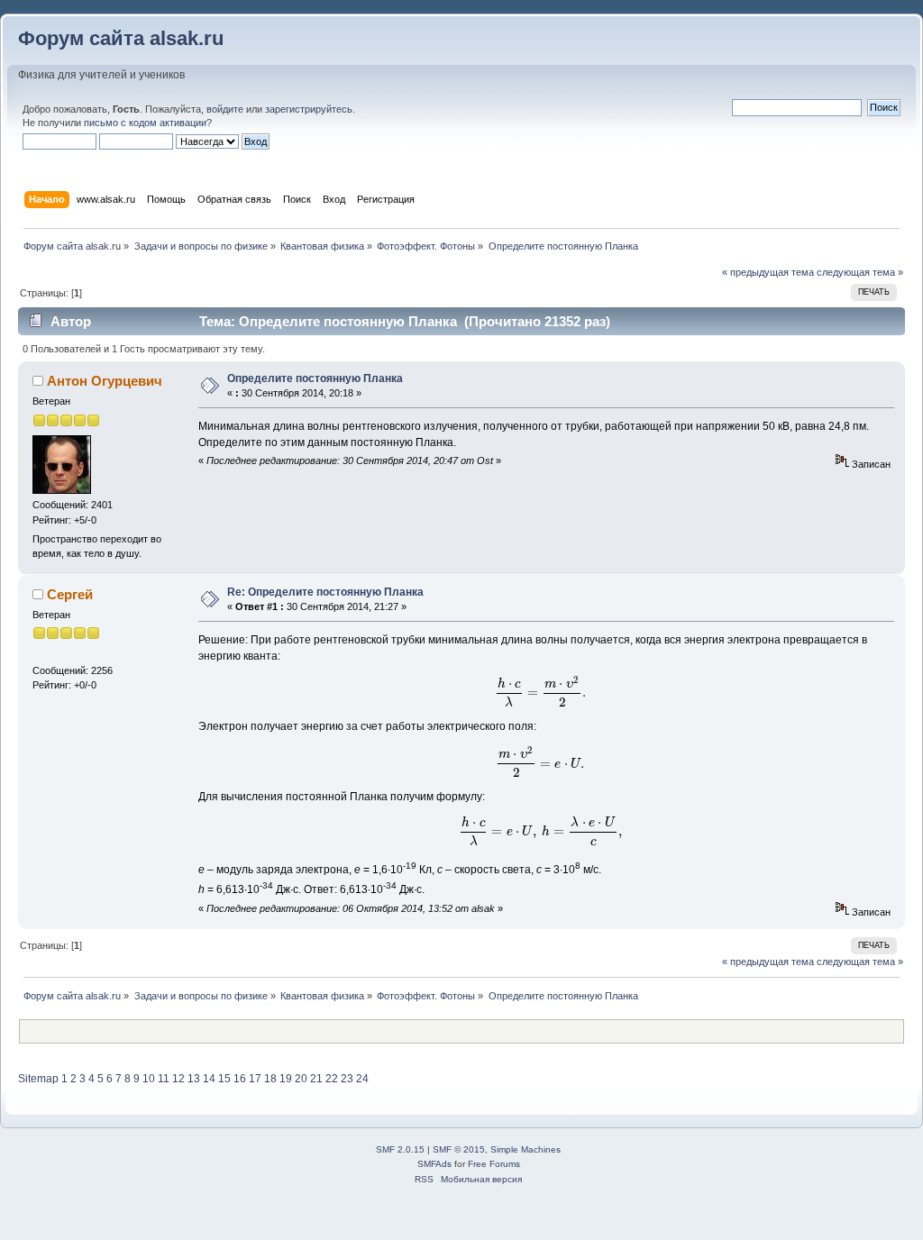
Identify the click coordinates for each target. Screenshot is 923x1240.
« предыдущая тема (768, 272)
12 (178, 1078)
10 (148, 1078)
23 (347, 1078)
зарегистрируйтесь (308, 109)
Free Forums (494, 1164)
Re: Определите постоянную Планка (325, 592)
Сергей (70, 594)
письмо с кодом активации (145, 122)
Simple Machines (525, 1149)
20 (301, 1078)
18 (270, 1078)
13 (193, 1078)
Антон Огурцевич (104, 380)
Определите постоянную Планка (315, 378)
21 (316, 1078)
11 (163, 1078)
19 (285, 1078)
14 (209, 1078)
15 (224, 1078)
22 (331, 1078)
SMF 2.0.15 (400, 1149)
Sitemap (38, 1078)
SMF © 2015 (459, 1149)
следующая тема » (860, 272)
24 (362, 1078)
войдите (224, 109)
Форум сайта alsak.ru (121, 38)
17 (255, 1078)
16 (239, 1078)
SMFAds (434, 1164)
